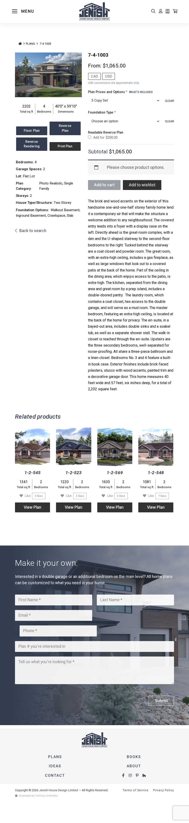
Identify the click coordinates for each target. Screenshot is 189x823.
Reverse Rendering (32, 144)
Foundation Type (102, 112)
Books (134, 757)
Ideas (55, 766)
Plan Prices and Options (120, 92)
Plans (30, 43)
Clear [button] (169, 100)
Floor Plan (32, 131)
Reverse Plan (65, 128)
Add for (104, 137)
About (134, 766)
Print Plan (65, 146)
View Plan (32, 507)
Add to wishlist (142, 185)
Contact (55, 775)
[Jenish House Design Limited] (94, 11)
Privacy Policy (163, 790)
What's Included (141, 92)
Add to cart (104, 185)
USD (108, 76)
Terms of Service (135, 790)
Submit (161, 700)
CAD (94, 76)
